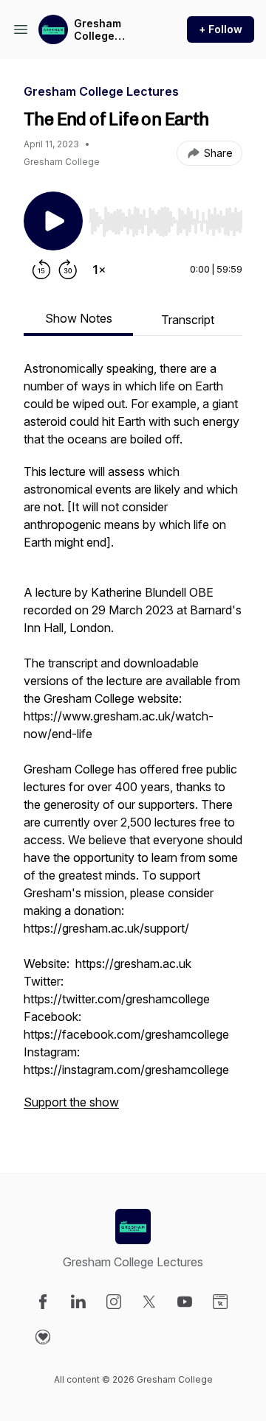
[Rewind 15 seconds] (41, 269)
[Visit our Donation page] (42, 1337)
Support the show (71, 1102)
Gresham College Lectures (97, 30)
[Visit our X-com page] (149, 1301)
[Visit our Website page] (220, 1301)
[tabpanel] (133, 742)
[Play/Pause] (53, 221)
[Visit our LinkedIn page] (78, 1301)
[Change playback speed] (99, 269)
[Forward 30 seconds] (68, 269)
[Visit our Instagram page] (113, 1301)
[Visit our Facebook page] (42, 1301)
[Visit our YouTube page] (184, 1301)
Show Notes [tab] (78, 318)
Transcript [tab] (187, 319)
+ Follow (220, 29)
